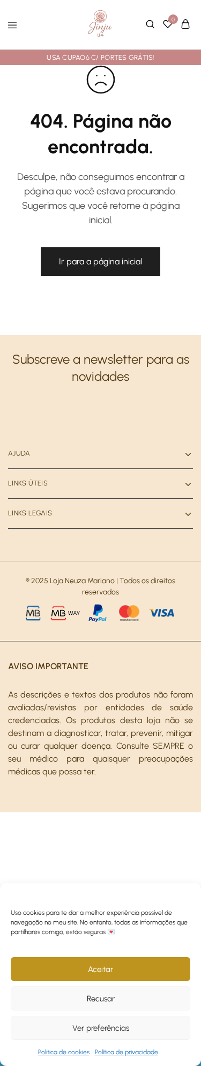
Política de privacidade (126, 1052)
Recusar (101, 999)
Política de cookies (64, 1052)
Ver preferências (100, 1028)
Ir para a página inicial (100, 261)
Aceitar (100, 969)
